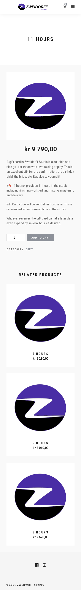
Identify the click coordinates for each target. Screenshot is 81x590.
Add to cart (40, 237)
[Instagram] (44, 565)
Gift (29, 249)
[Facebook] (36, 565)
